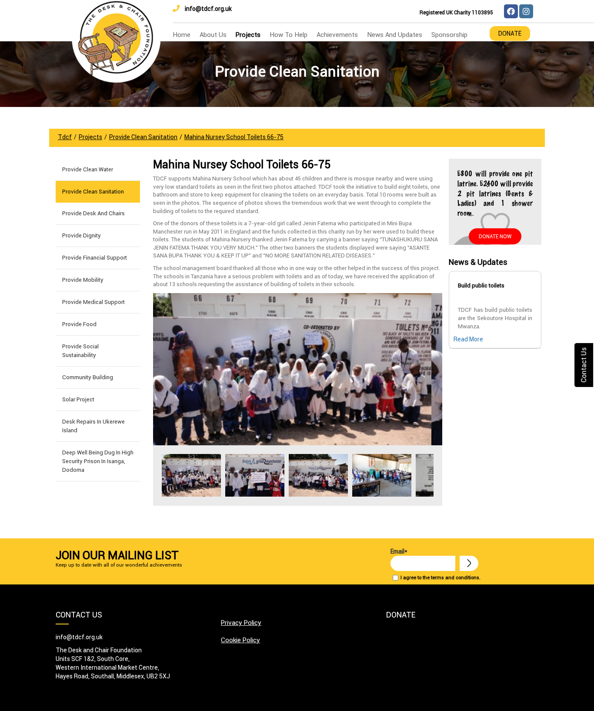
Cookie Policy (240, 640)
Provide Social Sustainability (80, 351)
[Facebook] (511, 11)
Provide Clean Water (87, 169)
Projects (248, 34)
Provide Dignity (81, 235)
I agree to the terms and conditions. (440, 577)
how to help (288, 34)
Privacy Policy (241, 622)
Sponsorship (449, 34)
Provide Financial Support (94, 257)
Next (431, 475)
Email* (398, 551)
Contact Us (583, 364)
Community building (87, 377)
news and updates (394, 34)
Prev (164, 475)
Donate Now (495, 236)
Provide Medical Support (93, 302)
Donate (509, 33)
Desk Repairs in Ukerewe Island (93, 426)
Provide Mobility (82, 280)
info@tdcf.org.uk (208, 9)
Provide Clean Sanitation (93, 191)
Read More (468, 339)
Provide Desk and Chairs (93, 213)
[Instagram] (526, 11)
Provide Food (79, 324)
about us (213, 34)
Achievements (337, 34)
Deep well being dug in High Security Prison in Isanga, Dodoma (97, 461)
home (181, 34)
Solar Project (78, 399)
